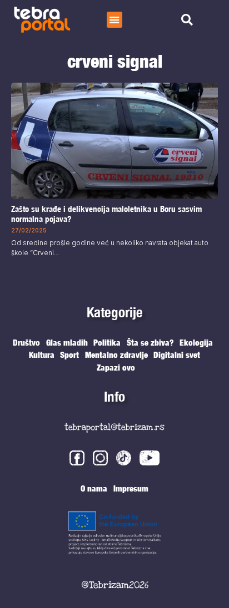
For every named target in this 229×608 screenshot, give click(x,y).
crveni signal (114, 61)
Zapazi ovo (116, 367)
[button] (115, 20)
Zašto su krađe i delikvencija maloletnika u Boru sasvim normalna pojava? (106, 214)
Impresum (130, 488)
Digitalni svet (176, 354)
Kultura (41, 354)
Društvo (26, 342)
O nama (94, 488)
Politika (107, 342)
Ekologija (196, 342)
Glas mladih (67, 342)
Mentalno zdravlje (116, 354)
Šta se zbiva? (150, 342)
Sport (69, 354)
